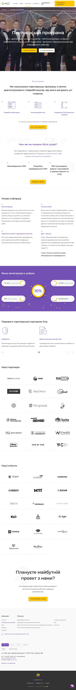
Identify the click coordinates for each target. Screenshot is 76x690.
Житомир (13, 649)
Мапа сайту (31, 686)
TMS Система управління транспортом (28, 627)
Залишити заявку (38, 181)
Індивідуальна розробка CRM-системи (28, 622)
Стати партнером (29, 50)
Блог (2, 625)
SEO (55, 622)
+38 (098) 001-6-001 (46, 3)
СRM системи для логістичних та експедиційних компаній (34, 625)
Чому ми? (8, 3)
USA (18, 644)
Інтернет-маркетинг (60, 620)
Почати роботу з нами (38, 599)
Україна (5, 644)
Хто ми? (3, 620)
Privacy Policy (38, 686)
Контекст (57, 625)
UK (12, 644)
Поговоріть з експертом (61, 3)
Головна (3, 9)
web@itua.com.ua (11, 659)
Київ (3, 649)
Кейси (21, 3)
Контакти (35, 3)
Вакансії (3, 627)
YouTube (3, 630)
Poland (25, 644)
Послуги (15, 3)
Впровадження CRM (23, 620)
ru (47, 686)
